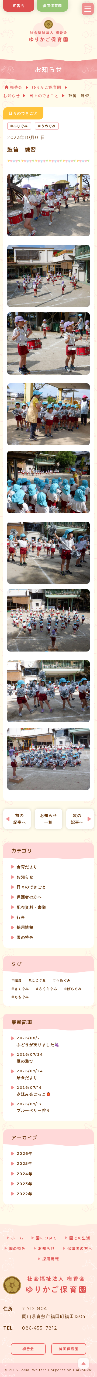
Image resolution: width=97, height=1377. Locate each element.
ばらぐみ (74, 989)
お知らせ (11, 95)
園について (46, 1237)
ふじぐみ (39, 980)
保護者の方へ (29, 897)
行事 (21, 917)
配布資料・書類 (31, 907)
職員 (18, 980)
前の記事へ (19, 819)
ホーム (17, 1237)
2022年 (24, 1193)
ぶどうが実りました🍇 (38, 1041)
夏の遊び (30, 1058)
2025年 (24, 1163)
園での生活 (79, 1237)
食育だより (27, 866)
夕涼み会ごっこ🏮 (34, 1091)
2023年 (24, 1183)
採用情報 (25, 927)
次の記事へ (77, 819)
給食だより (30, 1074)
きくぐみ (22, 989)
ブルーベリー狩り (33, 1107)
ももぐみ (22, 997)
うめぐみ (63, 980)
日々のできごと (44, 95)
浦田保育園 (52, 5)
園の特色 (25, 937)
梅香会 (19, 5)
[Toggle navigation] (88, 9)
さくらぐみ (48, 989)
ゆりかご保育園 (46, 87)
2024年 (25, 1173)
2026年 (24, 1153)
